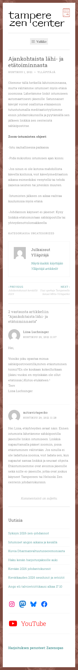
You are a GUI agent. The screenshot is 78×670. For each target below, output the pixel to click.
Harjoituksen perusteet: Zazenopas (35, 648)
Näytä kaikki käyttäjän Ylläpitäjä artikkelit (47, 266)
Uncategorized (42, 233)
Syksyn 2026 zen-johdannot (28, 533)
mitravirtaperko (35, 412)
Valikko (41, 41)
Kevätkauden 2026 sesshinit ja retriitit (36, 577)
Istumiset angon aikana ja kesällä (32, 542)
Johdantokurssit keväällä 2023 (22, 290)
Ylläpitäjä (46, 72)
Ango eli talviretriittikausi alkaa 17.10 (35, 586)
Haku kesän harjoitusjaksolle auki (33, 560)
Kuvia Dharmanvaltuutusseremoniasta (36, 551)
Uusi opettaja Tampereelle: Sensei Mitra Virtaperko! (55, 290)
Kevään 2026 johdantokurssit (29, 569)
